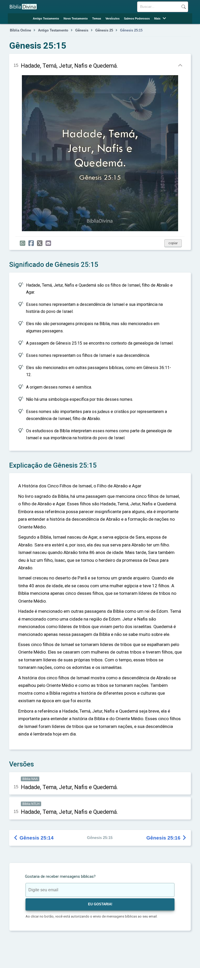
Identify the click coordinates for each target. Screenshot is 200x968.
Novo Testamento (76, 18)
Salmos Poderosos (137, 18)
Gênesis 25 (104, 30)
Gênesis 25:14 (34, 838)
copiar (173, 243)
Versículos (112, 18)
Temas (96, 18)
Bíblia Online (20, 30)
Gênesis (81, 30)
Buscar (184, 6)
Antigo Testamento (46, 18)
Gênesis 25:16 (166, 838)
